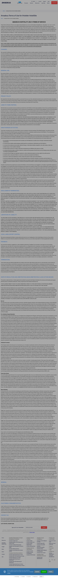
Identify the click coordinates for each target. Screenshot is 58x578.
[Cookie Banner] (29, 573)
